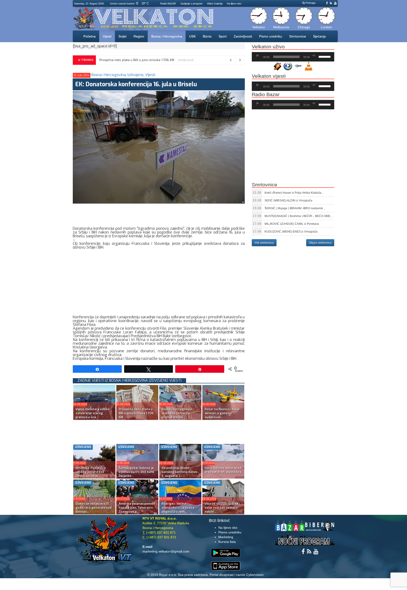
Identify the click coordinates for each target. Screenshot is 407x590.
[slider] (325, 56)
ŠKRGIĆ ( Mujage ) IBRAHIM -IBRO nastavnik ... (295, 208)
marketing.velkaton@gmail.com (165, 551)
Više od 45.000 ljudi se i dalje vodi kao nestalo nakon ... (222, 508)
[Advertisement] (158, 214)
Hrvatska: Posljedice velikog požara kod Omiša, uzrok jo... (91, 472)
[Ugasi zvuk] (313, 55)
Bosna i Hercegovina (166, 36)
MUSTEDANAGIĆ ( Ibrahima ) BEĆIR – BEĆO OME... (298, 216)
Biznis (207, 36)
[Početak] (257, 55)
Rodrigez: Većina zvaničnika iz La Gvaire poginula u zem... (178, 508)
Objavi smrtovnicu (320, 242)
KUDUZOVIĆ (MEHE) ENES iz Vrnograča (291, 231)
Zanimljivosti (243, 36)
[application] (293, 56)
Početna (89, 36)
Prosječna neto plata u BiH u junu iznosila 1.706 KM (136, 60)
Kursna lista (227, 542)
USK (192, 36)
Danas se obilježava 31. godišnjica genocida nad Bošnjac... (94, 508)
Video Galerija (215, 3)
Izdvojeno (135, 74)
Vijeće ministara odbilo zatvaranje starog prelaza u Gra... (93, 413)
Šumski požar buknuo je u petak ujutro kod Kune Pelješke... (136, 472)
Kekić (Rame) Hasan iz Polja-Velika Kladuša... (294, 192)
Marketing (225, 537)
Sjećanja (319, 36)
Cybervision (255, 575)
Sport (223, 36)
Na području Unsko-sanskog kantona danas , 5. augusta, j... (180, 472)
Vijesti (107, 36)
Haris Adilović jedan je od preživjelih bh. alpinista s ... (223, 472)
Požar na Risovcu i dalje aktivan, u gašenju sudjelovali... (222, 413)
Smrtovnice (297, 36)
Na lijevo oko (234, 3)
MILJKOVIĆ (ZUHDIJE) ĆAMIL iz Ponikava (292, 223)
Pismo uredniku (270, 36)
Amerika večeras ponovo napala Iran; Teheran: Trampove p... (137, 508)
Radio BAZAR (168, 3)
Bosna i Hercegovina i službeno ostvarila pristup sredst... (177, 413)
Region (139, 36)
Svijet (122, 36)
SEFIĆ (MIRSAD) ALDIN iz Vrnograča (288, 200)
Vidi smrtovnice (264, 242)
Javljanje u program (191, 3)
